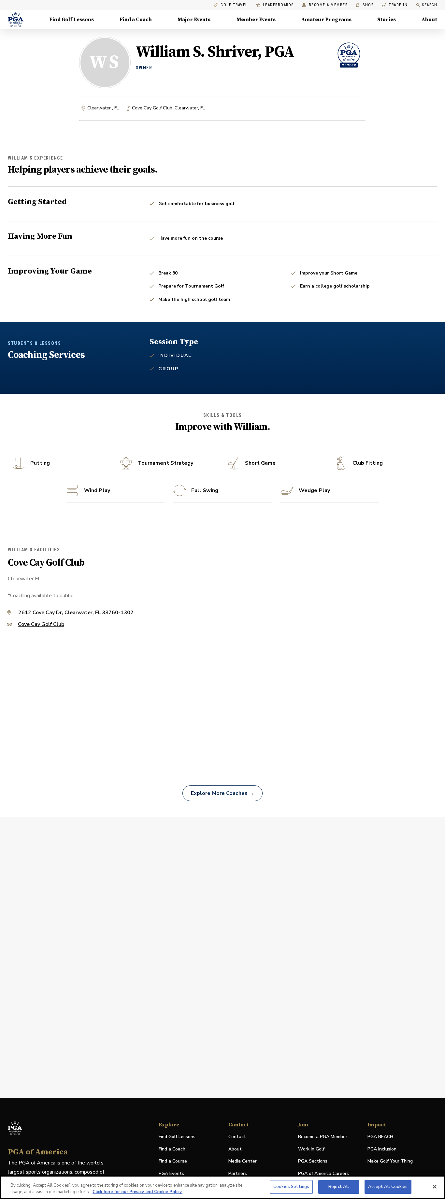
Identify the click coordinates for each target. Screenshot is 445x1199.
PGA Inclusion (381, 1149)
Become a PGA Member (322, 1137)
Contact (237, 1137)
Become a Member (328, 5)
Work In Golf (311, 1149)
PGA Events (171, 1173)
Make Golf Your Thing (390, 1161)
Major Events (194, 19)
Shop (365, 5)
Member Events (256, 19)
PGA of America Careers (323, 1173)
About (429, 19)
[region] (222, 1187)
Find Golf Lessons (71, 19)
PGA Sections (312, 1161)
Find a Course (173, 1161)
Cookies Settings (291, 1187)
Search (429, 5)
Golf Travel (234, 5)
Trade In (395, 5)
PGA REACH (380, 1137)
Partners (237, 1173)
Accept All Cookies (388, 1187)
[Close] (434, 1186)
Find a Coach (136, 19)
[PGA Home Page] (15, 19)
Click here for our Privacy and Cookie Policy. (137, 1192)
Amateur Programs (326, 19)
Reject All (338, 1187)
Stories (386, 19)
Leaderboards (278, 5)
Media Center (242, 1161)
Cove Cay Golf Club (41, 625)
